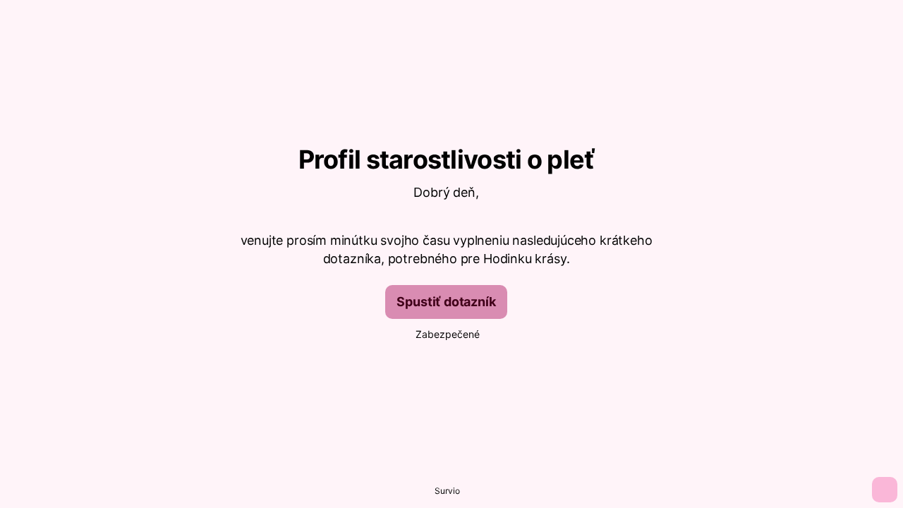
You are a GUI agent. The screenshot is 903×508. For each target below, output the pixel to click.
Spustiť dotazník (445, 301)
